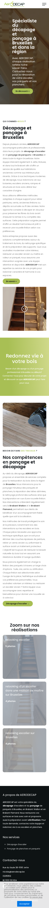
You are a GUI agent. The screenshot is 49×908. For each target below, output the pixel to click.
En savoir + (11, 281)
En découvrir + (23, 91)
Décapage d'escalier (17, 844)
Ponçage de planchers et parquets (23, 848)
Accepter (24, 903)
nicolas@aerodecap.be (14, 871)
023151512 (7, 876)
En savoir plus (36, 897)
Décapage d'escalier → (17, 603)
